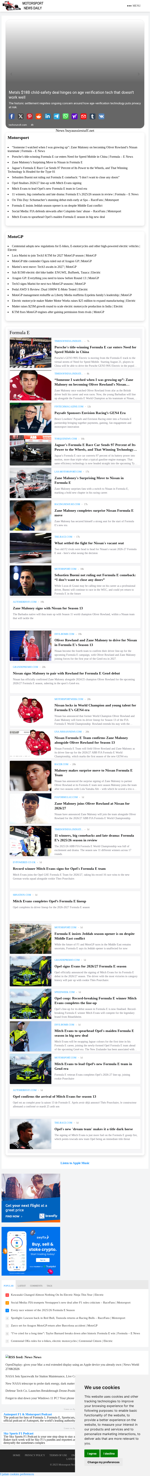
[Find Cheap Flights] (31, 1221)
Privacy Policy (35, 1455)
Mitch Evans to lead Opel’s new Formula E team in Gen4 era (49, 188)
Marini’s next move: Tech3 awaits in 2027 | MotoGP (44, 266)
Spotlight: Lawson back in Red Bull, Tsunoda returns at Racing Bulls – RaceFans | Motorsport (68, 1317)
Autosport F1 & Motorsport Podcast (28, 1414)
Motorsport (18, 137)
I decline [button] (109, 1453)
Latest (22, 1286)
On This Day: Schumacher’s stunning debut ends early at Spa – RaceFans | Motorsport (65, 200)
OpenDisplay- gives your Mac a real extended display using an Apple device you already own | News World (72, 1364)
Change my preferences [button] (104, 1462)
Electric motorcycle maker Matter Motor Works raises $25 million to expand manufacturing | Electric (74, 300)
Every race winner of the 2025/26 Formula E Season (43, 1310)
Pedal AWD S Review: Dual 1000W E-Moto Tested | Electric (50, 289)
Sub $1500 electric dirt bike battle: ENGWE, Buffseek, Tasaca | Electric (56, 272)
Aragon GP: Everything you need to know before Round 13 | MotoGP (55, 278)
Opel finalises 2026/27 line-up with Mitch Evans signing (46, 183)
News (37, 1357)
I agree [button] (92, 1453)
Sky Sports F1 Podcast (18, 1433)
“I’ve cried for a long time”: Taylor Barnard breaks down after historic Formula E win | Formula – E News (75, 1333)
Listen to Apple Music (75, 1163)
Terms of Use (58, 1455)
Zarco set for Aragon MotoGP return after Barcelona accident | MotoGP (54, 1325)
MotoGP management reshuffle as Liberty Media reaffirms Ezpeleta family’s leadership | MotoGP (72, 295)
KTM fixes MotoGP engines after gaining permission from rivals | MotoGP (58, 312)
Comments (36, 1286)
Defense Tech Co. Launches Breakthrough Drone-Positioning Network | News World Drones (63, 1390)
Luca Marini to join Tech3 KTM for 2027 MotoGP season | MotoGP (54, 255)
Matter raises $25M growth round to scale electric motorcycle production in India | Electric (67, 306)
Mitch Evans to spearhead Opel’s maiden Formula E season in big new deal (58, 217)
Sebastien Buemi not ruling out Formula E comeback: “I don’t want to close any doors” (66, 177)
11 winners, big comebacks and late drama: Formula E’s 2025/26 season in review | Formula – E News (75, 194)
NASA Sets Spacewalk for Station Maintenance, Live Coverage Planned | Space (55, 1376)
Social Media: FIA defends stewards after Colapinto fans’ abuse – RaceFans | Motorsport (66, 211)
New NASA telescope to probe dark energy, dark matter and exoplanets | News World (58, 1383)
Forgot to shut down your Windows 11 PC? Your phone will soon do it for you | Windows (60, 1398)
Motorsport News (68, 1464)
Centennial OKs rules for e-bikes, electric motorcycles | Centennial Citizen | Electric (62, 1340)
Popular (8, 1286)
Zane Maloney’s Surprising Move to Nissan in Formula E (47, 162)
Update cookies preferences (17, 1474)
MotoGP (15, 236)
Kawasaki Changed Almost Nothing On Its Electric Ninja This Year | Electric (57, 1294)
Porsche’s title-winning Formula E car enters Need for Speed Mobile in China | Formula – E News (72, 156)
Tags (49, 1286)
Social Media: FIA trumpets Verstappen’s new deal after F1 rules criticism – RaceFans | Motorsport (70, 1302)
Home (16, 1455)
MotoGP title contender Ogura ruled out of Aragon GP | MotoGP (52, 261)
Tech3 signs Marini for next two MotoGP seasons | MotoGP (49, 283)
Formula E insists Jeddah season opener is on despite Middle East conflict (57, 205)
